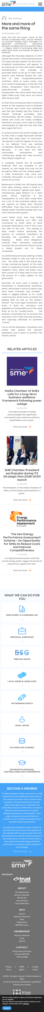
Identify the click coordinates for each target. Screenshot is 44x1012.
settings (26, 1004)
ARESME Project (22, 925)
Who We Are (22, 898)
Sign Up (22, 941)
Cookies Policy (35, 968)
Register (31, 4)
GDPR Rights (21, 968)
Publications (22, 922)
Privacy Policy (8, 968)
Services (22, 914)
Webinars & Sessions (22, 916)
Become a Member (22, 895)
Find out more (20, 427)
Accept (7, 1008)
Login (22, 938)
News (22, 919)
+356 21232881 (22, 957)
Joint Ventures (22, 900)
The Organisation (22, 892)
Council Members (22, 903)
